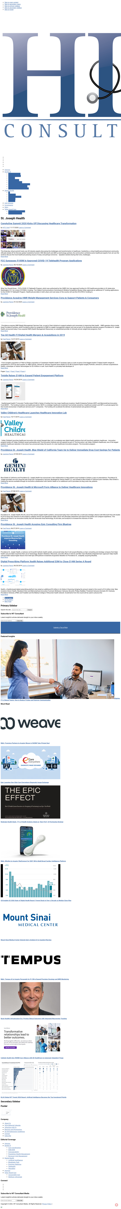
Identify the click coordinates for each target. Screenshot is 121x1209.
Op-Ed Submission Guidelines (15, 1132)
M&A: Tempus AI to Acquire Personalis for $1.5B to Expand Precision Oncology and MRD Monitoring (35, 979)
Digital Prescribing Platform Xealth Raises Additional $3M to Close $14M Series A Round (46, 561)
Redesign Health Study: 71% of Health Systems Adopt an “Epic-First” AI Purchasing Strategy (32, 822)
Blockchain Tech (13, 1162)
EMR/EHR (11, 1150)
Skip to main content (11, 2)
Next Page (8, 601)
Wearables (11, 1168)
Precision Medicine (14, 1164)
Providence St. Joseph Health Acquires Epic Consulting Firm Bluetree (36, 524)
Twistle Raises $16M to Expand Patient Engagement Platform (32, 375)
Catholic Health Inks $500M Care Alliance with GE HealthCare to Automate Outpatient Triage (32, 1058)
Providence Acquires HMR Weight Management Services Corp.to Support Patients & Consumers (50, 298)
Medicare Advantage (15, 1177)
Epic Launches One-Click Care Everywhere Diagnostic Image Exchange (25, 782)
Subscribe (8, 1136)
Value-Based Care (10, 1173)
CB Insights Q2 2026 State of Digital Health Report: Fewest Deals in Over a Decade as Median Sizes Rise (36, 900)
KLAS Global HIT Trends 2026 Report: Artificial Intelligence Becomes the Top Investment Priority (33, 1097)
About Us (8, 1123)
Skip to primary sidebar (12, 6)
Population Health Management (19, 1154)
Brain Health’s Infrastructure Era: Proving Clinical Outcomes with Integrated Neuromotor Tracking (34, 1019)
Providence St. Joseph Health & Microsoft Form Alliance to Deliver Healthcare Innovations (47, 487)
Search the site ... (6, 610)
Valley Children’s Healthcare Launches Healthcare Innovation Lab (34, 412)
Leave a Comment (25, 227)
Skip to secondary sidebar (13, 8)
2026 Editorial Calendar (13, 1125)
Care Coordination (14, 1148)
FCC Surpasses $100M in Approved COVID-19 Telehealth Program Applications (41, 260)
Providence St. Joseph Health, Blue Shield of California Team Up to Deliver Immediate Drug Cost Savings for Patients (60, 450)
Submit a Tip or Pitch (61, 627)
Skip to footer (9, 10)
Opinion (7, 1143)
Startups (7, 1171)
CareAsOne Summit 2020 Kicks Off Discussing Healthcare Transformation (38, 223)
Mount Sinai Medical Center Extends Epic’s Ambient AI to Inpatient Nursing (26, 940)
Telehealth (11, 1166)
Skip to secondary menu (13, 4)
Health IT (8, 1146)
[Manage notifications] (116, 1204)
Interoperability (13, 1152)
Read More (4, 256)
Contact (7, 1134)
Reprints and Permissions (13, 1129)
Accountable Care (14, 1175)
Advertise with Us (10, 1127)
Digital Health (9, 1158)
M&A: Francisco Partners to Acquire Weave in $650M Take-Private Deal (25, 743)
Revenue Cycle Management (17, 1156)
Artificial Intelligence (15, 1160)
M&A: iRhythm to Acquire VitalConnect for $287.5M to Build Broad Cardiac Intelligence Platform (33, 861)
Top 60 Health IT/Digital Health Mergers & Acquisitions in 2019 (33, 335)
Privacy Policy (47, 1204)
